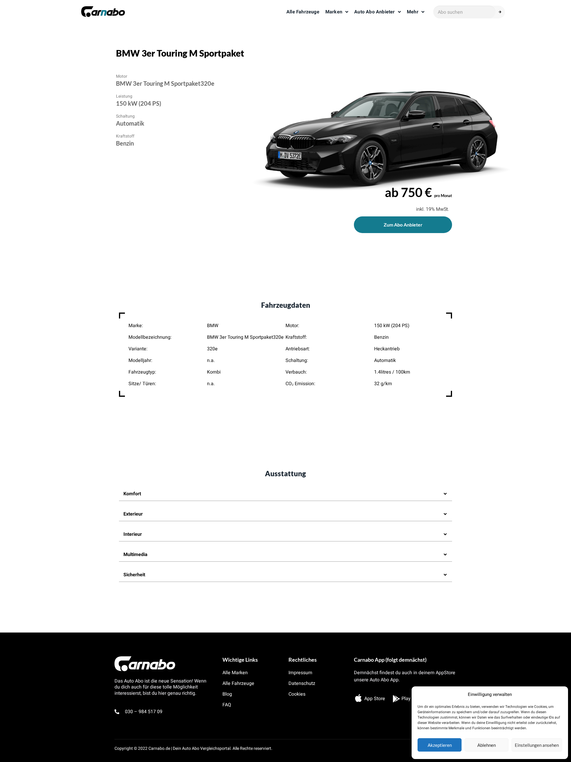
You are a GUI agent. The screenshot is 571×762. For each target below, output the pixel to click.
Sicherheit (134, 574)
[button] (285, 494)
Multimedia (135, 554)
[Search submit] (501, 11)
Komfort (132, 493)
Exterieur (133, 514)
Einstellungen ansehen (537, 745)
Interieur (132, 534)
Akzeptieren (440, 745)
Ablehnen (486, 745)
